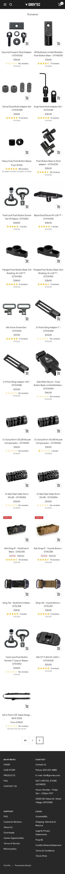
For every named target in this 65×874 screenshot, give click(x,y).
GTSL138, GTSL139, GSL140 (16, 729)
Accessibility (41, 816)
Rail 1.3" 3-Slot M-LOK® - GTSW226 (48, 659)
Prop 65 (39, 839)
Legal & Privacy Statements (43, 832)
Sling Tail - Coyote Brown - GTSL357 (48, 604)
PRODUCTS (9, 775)
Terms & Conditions (45, 850)
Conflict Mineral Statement (48, 845)
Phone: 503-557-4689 (46, 770)
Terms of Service (12, 843)
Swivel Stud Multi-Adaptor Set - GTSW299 (16, 108)
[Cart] (59, 4)
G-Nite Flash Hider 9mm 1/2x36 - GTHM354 (48, 496)
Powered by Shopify (23, 865)
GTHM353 (16, 508)
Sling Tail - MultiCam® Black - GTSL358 (17, 604)
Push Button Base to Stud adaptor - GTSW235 (48, 163)
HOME (7, 764)
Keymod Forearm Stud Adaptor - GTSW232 (17, 54)
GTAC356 (48, 562)
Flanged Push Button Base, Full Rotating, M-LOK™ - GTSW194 (16, 273)
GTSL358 (16, 617)
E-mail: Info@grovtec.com (48, 775)
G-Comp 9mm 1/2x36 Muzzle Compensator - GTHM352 (48, 441)
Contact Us (41, 764)
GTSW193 (48, 287)
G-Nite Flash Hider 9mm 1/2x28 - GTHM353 (16, 496)
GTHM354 (48, 508)
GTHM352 (48, 454)
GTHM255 (48, 66)
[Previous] (25, 740)
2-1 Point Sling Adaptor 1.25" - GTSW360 (17, 383)
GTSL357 (48, 617)
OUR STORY (9, 770)
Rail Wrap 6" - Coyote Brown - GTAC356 (48, 550)
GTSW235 (48, 175)
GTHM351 (16, 454)
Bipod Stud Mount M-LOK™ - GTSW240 (48, 217)
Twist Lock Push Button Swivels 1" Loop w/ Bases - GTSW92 (16, 660)
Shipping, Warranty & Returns (46, 823)
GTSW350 (48, 399)
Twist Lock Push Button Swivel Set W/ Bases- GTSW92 (16, 217)
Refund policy (10, 848)
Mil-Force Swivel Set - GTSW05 (16, 329)
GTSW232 (16, 66)
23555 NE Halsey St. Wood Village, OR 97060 (48, 800)
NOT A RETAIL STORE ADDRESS (46, 782)
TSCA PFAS (41, 856)
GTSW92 (17, 229)
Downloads (9, 832)
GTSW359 (48, 341)
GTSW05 (16, 341)
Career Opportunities (14, 838)
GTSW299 (16, 121)
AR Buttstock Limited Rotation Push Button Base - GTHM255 (48, 54)
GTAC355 (16, 562)
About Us (8, 827)
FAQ (6, 780)
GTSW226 (48, 671)
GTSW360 (16, 396)
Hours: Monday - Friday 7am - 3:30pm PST (47, 791)
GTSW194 (16, 287)
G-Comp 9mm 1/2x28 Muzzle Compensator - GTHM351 (17, 441)
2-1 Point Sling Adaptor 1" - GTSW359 (48, 329)
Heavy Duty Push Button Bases (16, 161)
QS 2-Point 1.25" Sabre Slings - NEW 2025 (16, 717)
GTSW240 (48, 229)
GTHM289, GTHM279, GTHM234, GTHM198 (16, 172)
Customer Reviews (13, 821)
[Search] (10, 4)
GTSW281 (48, 121)
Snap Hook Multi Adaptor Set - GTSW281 (48, 108)
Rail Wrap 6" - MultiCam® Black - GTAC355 (16, 550)
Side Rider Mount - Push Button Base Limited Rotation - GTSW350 (48, 385)
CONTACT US (10, 786)
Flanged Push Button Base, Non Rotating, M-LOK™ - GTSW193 (48, 273)
